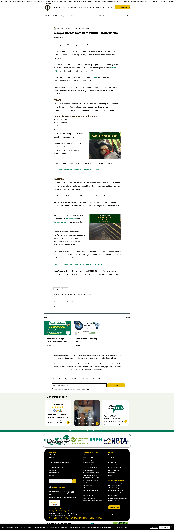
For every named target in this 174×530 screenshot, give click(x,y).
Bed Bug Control (88, 457)
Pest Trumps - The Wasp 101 (86, 340)
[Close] (172, 527)
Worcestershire (113, 465)
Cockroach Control (89, 470)
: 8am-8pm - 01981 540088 (63, 491)
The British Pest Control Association (60, 460)
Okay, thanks (164, 527)
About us (111, 457)
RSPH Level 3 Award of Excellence (59, 462)
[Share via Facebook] (54, 301)
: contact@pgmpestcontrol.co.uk (62, 497)
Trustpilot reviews (58, 422)
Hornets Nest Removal (90, 475)
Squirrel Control (87, 493)
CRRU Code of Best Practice (58, 465)
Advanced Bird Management (117, 483)
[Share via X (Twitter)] (59, 301)
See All (128, 317)
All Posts (46, 16)
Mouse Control (87, 485)
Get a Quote (112, 473)
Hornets (64, 289)
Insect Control (112, 495)
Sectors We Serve (114, 501)
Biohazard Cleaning (114, 485)
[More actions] (119, 28)
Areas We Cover (113, 460)
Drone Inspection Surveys (116, 490)
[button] (66, 7)
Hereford (111, 462)
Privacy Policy (123, 527)
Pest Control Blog (58, 16)
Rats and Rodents (88, 488)
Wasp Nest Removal (89, 498)
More (116, 16)
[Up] (68, 422)
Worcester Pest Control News (63, 294)
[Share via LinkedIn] (63, 301)
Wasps (57, 289)
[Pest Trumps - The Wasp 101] (87, 328)
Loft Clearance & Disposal (91, 480)
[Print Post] (72, 301)
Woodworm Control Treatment (92, 501)
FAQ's (110, 475)
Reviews (51, 457)
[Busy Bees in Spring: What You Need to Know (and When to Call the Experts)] (57, 328)
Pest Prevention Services (90, 490)
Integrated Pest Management (117, 498)
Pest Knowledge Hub (114, 467)
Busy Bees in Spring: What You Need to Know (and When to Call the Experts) (57, 340)
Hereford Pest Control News (102, 16)
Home (110, 455)
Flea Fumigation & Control (91, 473)
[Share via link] (68, 301)
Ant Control (86, 455)
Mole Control (87, 483)
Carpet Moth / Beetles (90, 465)
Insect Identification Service (91, 478)
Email (54, 382)
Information (53, 455)
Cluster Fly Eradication (90, 467)
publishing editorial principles (97, 355)
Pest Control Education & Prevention (79, 16)
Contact (52, 475)
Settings (154, 527)
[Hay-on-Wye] (74, 481)
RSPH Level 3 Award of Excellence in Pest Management (87, 431)
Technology (53, 470)
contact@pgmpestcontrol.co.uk (109, 367)
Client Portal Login (114, 488)
